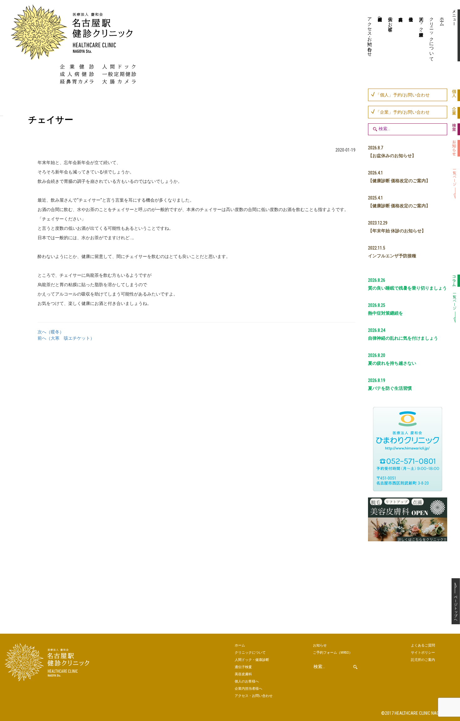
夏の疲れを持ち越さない (392, 363)
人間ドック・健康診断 (421, 21)
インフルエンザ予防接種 (392, 255)
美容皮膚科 (400, 36)
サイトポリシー (423, 653)
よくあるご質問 (423, 645)
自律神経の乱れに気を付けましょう (403, 338)
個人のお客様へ (390, 21)
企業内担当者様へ (380, 16)
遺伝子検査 (410, 36)
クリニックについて (431, 36)
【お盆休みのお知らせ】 (392, 155)
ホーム (442, 19)
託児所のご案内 (423, 660)
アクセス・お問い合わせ (369, 34)
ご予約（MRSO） (332, 653)
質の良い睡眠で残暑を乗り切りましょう (407, 288)
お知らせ (320, 645)
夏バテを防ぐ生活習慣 (390, 388)
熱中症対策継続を (385, 313)
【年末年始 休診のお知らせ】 (397, 230)
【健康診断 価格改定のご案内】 (399, 180)
